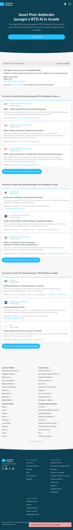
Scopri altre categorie (35, 441)
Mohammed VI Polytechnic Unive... (49, 410)
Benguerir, (13, 105)
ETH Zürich (42, 420)
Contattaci (29, 479)
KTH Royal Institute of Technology (20, 215)
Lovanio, (12, 282)
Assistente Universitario (46, 377)
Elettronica (6, 390)
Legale (3, 524)
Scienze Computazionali (10, 387)
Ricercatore (42, 384)
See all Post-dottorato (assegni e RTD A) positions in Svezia (21, 260)
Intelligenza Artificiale (9, 374)
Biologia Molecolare (8, 384)
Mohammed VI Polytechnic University (21, 103)
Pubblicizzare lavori (31, 501)
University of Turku (44, 430)
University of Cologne (45, 436)
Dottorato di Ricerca (45, 371)
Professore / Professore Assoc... (48, 387)
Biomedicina (6, 397)
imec (11, 325)
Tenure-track (54, 482)
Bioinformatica (7, 393)
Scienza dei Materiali (9, 380)
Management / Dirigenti (46, 400)
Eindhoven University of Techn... (48, 423)
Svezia (15, 194)
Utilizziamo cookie (10, 524)
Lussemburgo (6, 423)
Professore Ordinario (45, 380)
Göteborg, (13, 239)
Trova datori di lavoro (32, 466)
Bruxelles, (13, 303)
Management (54, 492)
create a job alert (18, 85)
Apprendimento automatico (11, 371)
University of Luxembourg (46, 416)
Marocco (18, 105)
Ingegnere (42, 390)
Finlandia (5, 413)
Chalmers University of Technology (20, 237)
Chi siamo (29, 469)
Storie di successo (31, 511)
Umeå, (12, 194)
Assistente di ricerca (56, 489)
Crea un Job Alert (37, 37)
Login (27, 472)
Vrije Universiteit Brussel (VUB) (18, 302)
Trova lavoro (29, 463)
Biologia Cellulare (8, 400)
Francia (5, 436)
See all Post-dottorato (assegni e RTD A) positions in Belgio (21, 346)
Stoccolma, (13, 217)
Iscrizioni (28, 505)
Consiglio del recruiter (32, 514)
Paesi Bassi (6, 420)
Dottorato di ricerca (56, 463)
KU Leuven (13, 280)
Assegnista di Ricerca (45, 397)
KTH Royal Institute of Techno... (48, 426)
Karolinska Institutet (45, 413)
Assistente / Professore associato (60, 476)
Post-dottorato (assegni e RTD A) (30, 118)
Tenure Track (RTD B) (45, 393)
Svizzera (5, 416)
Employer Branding (31, 508)
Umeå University (14, 192)
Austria (5, 433)
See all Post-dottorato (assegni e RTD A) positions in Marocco (22, 171)
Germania (5, 426)
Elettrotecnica (7, 377)
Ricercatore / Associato (57, 472)
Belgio (16, 282)
